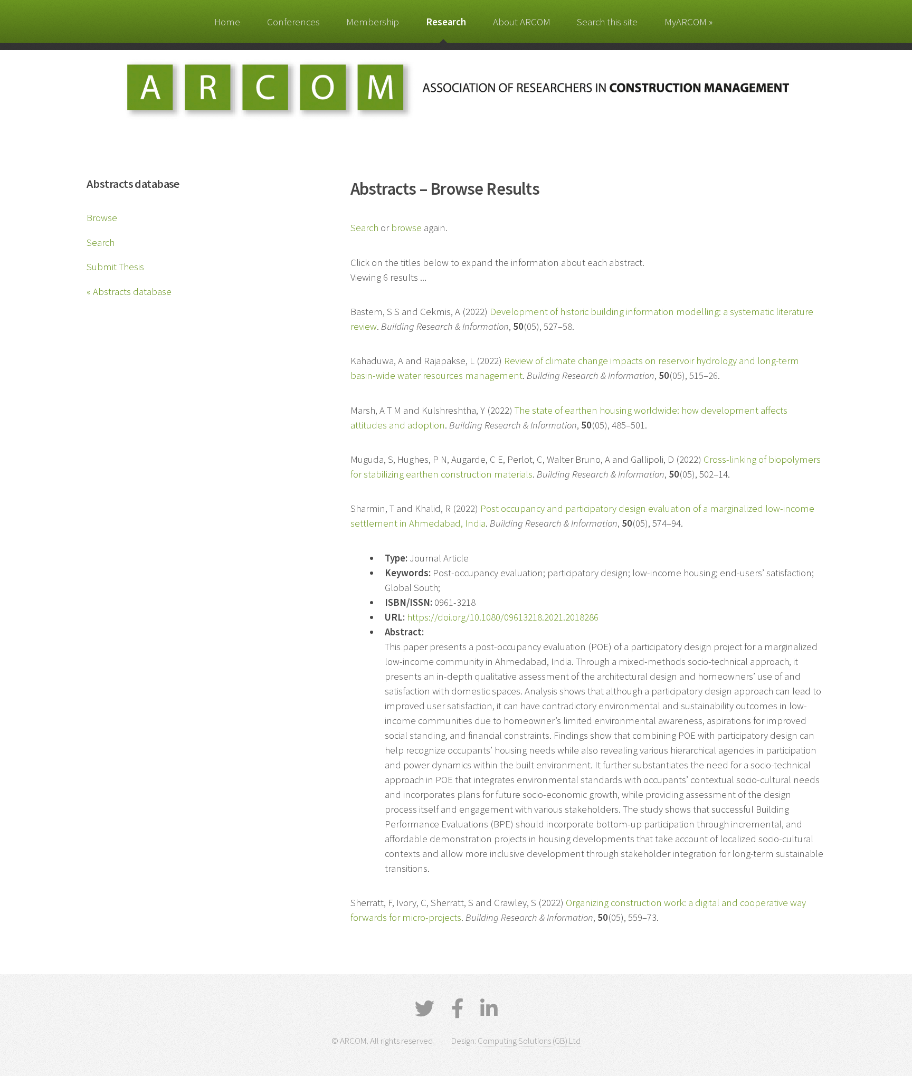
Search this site (607, 22)
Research (446, 22)
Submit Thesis (115, 267)
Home (227, 22)
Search (101, 242)
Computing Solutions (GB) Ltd (529, 1040)
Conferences (293, 22)
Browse (102, 218)
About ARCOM (521, 22)
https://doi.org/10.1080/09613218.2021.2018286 (502, 617)
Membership (372, 22)
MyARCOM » (688, 22)
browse (406, 228)
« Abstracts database (129, 291)
